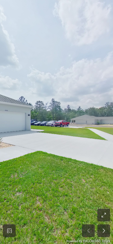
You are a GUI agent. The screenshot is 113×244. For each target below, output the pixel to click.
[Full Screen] (103, 215)
